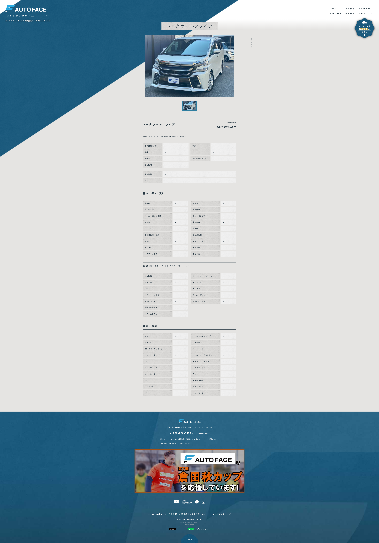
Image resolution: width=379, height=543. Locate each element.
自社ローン (335, 13)
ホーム (333, 8)
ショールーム (18, 21)
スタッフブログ (367, 13)
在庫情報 (350, 8)
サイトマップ (225, 514)
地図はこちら (213, 439)
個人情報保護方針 (189, 524)
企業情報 (350, 13)
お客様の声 (364, 8)
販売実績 (28, 21)
